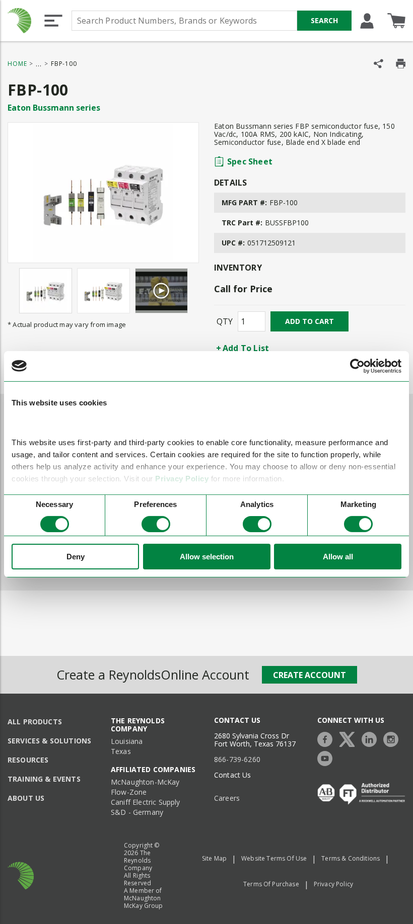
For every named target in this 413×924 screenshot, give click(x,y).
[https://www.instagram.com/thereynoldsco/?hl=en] (393, 738)
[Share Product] (378, 63)
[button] (53, 21)
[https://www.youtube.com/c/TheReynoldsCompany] (327, 757)
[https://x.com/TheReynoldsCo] (349, 738)
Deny (75, 556)
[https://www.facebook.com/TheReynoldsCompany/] (327, 738)
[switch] (156, 524)
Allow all (338, 556)
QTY (225, 321)
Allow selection (207, 556)
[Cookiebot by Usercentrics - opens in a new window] (357, 365)
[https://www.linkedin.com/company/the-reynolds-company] (372, 738)
